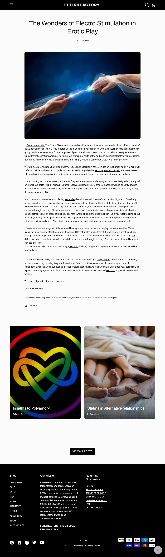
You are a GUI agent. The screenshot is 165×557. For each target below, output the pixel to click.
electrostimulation (79, 298)
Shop (13, 475)
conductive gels (112, 170)
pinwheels (102, 266)
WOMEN (14, 501)
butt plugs (53, 185)
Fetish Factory (77, 546)
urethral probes (95, 185)
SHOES (13, 511)
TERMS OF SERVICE (96, 493)
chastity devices (129, 185)
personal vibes (31, 188)
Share (33, 305)
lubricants (71, 221)
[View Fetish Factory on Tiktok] (19, 542)
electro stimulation (53, 298)
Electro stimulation (35, 145)
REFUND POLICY (94, 507)
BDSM (13, 520)
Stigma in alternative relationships (116, 408)
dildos (43, 188)
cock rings (81, 185)
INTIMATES (15, 506)
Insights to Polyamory (31, 408)
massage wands (112, 185)
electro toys (66, 298)
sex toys (99, 170)
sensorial (110, 270)
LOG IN (89, 486)
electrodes (70, 199)
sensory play (111, 298)
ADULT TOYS (16, 516)
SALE (12, 487)
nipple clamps (53, 188)
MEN (12, 496)
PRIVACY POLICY (94, 489)
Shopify (96, 546)
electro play (40, 298)
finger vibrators (69, 188)
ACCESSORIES (17, 525)
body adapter (103, 259)
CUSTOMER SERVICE (96, 500)
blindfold (73, 246)
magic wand (121, 159)
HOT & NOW (16, 482)
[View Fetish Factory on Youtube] (41, 542)
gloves (81, 188)
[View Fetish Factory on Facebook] (26, 542)
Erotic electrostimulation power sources (46, 167)
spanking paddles (107, 188)
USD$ (80, 540)
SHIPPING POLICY (95, 496)
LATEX (13, 492)
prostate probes (67, 185)
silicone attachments (50, 232)
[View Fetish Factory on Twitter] (34, 542)
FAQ (88, 504)
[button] (146, 5)
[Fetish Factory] (82, 5)
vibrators (89, 188)
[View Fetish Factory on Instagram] (12, 542)
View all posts (82, 451)
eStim (103, 298)
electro (32, 298)
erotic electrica (94, 298)
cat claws (89, 266)
